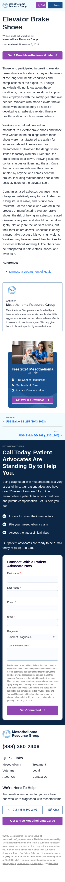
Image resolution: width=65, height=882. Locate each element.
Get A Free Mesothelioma (30, 55)
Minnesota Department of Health (30, 271)
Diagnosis (12, 631)
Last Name (14, 587)
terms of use (23, 863)
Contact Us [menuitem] (39, 776)
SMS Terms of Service (17, 688)
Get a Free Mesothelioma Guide (32, 820)
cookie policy (36, 863)
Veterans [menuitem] (8, 770)
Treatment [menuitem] (39, 764)
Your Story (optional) (18, 645)
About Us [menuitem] (8, 776)
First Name (14, 573)
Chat (56, 809)
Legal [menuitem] (36, 770)
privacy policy (9, 863)
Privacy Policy (44, 691)
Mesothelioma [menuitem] (11, 764)
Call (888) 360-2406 (25, 809)
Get (30, 710)
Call (43, 5)
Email (11, 616)
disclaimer (53, 863)
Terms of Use (13, 694)
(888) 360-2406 (24, 548)
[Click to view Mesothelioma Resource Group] (12, 292)
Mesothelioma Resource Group (14, 5)
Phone (11, 602)
